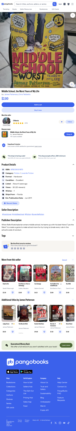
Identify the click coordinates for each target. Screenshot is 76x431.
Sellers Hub (27, 387)
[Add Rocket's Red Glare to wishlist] (44, 307)
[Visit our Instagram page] (60, 423)
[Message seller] (62, 122)
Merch (43, 406)
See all (64, 260)
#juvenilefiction (38, 214)
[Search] (55, 4)
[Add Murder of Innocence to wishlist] (60, 307)
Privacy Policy (27, 420)
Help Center (62, 382)
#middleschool (18, 214)
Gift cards (10, 407)
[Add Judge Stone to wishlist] (13, 307)
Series (8, 403)
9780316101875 (17, 169)
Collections (10, 387)
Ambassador (45, 402)
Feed (25, 406)
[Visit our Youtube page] (64, 423)
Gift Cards (55, 9)
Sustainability (45, 393)
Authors (9, 395)
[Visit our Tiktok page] (68, 423)
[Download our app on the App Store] (12, 372)
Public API (44, 410)
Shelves (9, 399)
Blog (42, 398)
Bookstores (44, 9)
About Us (44, 382)
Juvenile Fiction (27, 173)
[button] (38, 164)
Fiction (17, 173)
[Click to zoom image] (38, 50)
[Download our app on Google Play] (26, 372)
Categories (10, 391)
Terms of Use (20, 420)
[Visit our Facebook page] (51, 423)
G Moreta (16, 121)
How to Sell (27, 382)
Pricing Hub (28, 398)
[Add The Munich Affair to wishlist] (28, 307)
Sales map (27, 402)
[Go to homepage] (7, 4)
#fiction (28, 214)
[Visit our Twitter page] (55, 423)
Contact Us (61, 387)
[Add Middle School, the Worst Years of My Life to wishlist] (72, 15)
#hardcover (7, 214)
